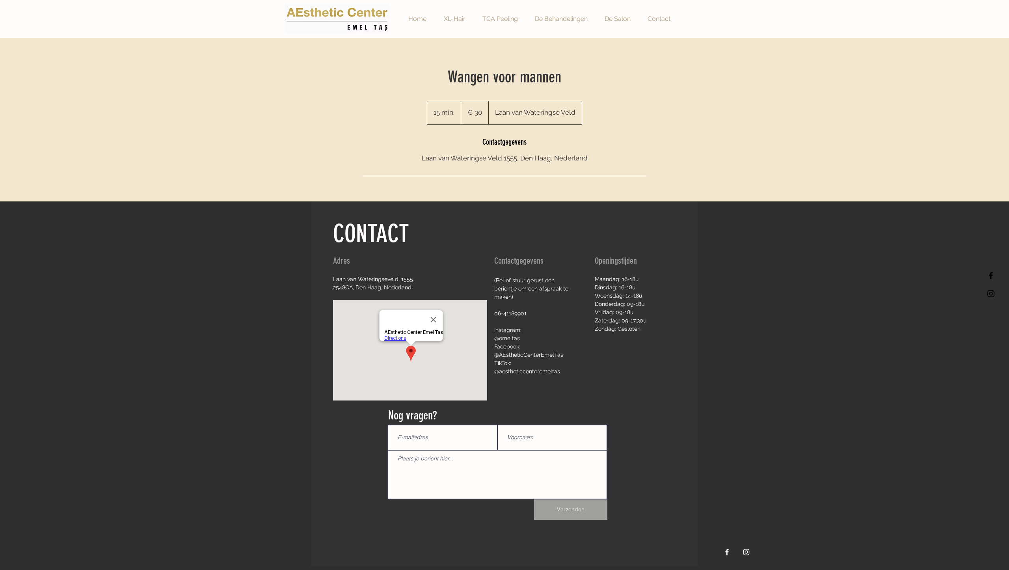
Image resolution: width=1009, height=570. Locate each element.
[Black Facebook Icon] (991, 275)
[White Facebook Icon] (727, 552)
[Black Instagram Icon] (991, 293)
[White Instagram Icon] (746, 552)
